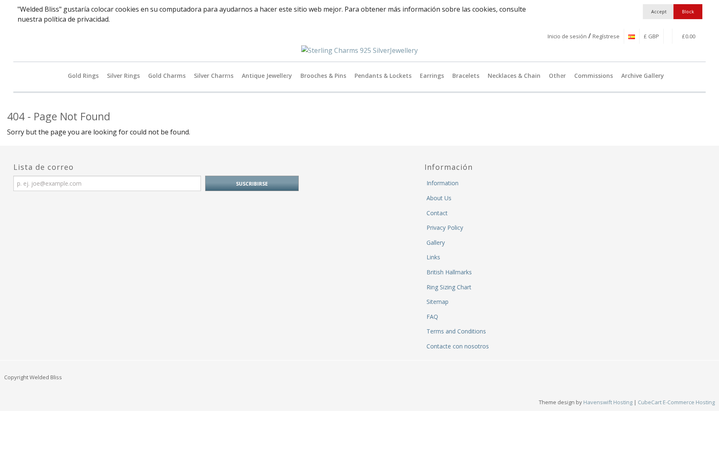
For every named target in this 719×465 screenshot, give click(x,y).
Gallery (435, 242)
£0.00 (688, 36)
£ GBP (651, 36)
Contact (437, 213)
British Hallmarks (449, 272)
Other (557, 76)
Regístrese (606, 36)
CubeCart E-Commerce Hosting (676, 402)
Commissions (593, 76)
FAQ (432, 317)
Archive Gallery (642, 76)
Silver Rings (123, 76)
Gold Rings (83, 76)
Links (433, 257)
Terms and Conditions (456, 331)
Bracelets (465, 76)
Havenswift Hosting (607, 402)
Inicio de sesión (567, 36)
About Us (438, 198)
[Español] (631, 36)
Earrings (432, 76)
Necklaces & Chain (514, 76)
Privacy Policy (444, 227)
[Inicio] (57, 75)
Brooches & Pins (323, 76)
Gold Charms (167, 76)
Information (442, 183)
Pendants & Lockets (383, 76)
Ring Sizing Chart (448, 287)
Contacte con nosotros (457, 346)
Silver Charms (213, 76)
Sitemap (437, 302)
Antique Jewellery (267, 76)
